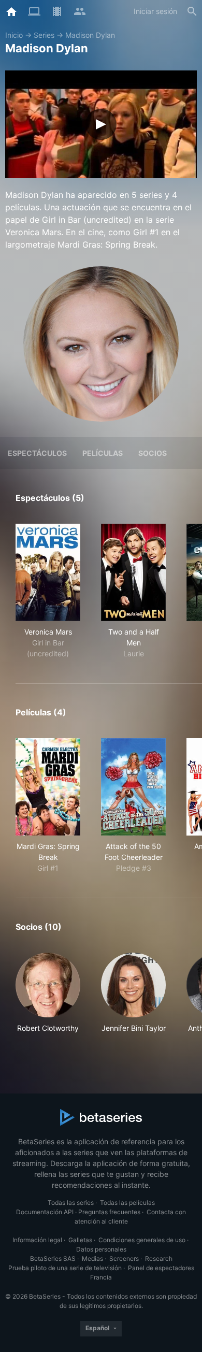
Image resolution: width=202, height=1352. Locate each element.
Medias (92, 1258)
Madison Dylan (90, 35)
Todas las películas (127, 1202)
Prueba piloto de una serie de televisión (65, 1268)
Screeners (124, 1258)
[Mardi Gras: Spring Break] (48, 787)
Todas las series (71, 1202)
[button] (48, 998)
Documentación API (45, 1212)
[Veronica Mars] (48, 572)
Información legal (37, 1240)
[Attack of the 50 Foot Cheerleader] (133, 787)
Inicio (14, 35)
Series (44, 35)
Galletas (80, 1240)
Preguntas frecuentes (109, 1212)
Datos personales (101, 1249)
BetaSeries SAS (53, 1258)
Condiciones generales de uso (141, 1240)
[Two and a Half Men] (133, 572)
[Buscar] (192, 11)
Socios (152, 453)
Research (158, 1258)
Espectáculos (37, 453)
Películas (102, 453)
